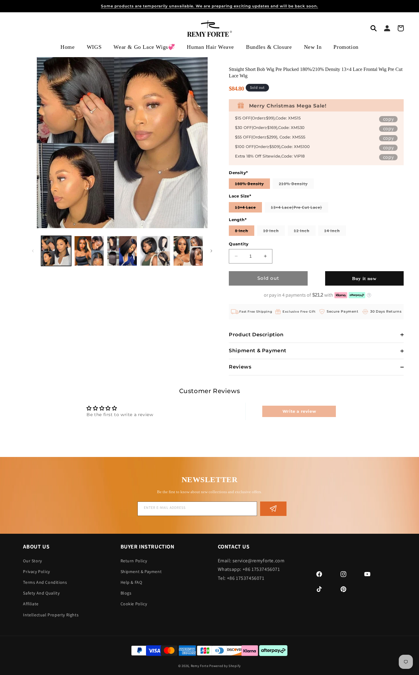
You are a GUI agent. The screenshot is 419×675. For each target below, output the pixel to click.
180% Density (252, 185)
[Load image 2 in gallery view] (89, 251)
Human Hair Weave (210, 47)
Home (67, 47)
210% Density (296, 185)
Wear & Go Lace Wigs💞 (144, 47)
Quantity (238, 243)
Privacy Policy (36, 571)
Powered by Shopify (225, 666)
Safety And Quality (41, 593)
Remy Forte (200, 666)
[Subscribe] (273, 508)
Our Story (32, 560)
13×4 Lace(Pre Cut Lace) (299, 208)
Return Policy (134, 560)
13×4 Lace (248, 208)
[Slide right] (211, 251)
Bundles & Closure (269, 47)
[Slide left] (33, 251)
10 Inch (274, 232)
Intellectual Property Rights (51, 614)
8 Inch (244, 232)
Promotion (345, 47)
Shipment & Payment (141, 571)
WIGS (94, 47)
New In (313, 47)
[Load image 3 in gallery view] (122, 251)
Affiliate (30, 604)
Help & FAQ (131, 582)
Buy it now (364, 278)
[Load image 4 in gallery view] (155, 251)
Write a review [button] (299, 411)
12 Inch (305, 232)
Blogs (126, 593)
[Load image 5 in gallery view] (188, 251)
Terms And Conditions (45, 582)
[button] (373, 28)
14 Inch (335, 232)
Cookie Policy (134, 604)
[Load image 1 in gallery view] (56, 251)
